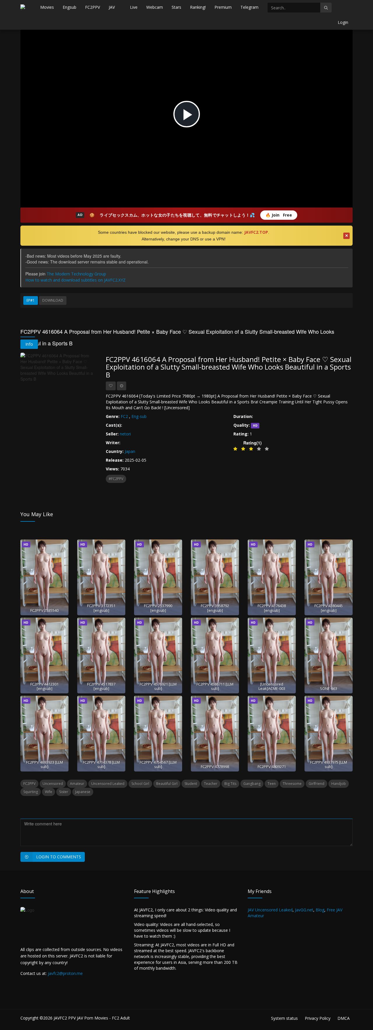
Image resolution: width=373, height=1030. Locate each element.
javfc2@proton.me (65, 973)
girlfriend (316, 783)
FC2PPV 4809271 (272, 766)
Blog (320, 910)
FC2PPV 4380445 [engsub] (328, 608)
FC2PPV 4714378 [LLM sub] (101, 764)
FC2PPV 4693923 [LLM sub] (44, 764)
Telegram (249, 7)
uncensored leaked (107, 783)
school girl (140, 783)
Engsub (69, 7)
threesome (292, 783)
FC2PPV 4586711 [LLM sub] (214, 686)
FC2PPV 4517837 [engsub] (101, 686)
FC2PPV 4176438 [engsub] (272, 608)
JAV (112, 7)
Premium (223, 7)
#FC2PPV (116, 478)
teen (272, 783)
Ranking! (198, 7)
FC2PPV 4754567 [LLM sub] (158, 764)
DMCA (343, 1018)
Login (343, 22)
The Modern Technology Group (76, 274)
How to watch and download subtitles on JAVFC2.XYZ (75, 280)
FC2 (124, 416)
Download (52, 300)
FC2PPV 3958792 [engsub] (215, 608)
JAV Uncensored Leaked (270, 910)
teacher (210, 783)
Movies (47, 7)
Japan (130, 451)
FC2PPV (92, 7)
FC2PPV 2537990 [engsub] (158, 608)
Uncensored (53, 783)
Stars (176, 7)
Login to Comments (58, 856)
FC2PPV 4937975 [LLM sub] (328, 764)
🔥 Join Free (278, 215)
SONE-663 (328, 688)
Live (134, 7)
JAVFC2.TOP (256, 232)
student (190, 783)
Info (29, 344)
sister (63, 791)
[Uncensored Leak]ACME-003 (271, 686)
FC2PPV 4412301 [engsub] (44, 686)
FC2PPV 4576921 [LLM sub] (158, 686)
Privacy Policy (317, 1018)
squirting (30, 791)
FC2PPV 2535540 (44, 610)
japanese (82, 791)
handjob (338, 783)
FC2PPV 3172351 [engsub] (101, 608)
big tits (230, 783)
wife (48, 791)
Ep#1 (31, 300)
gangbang (252, 783)
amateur (77, 783)
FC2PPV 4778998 (215, 766)
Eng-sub (139, 416)
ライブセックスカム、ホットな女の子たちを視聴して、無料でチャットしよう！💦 (177, 215)
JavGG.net (304, 910)
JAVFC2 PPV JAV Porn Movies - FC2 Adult (92, 1018)
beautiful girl (166, 783)
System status (284, 1018)
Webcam (154, 7)
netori (125, 434)
